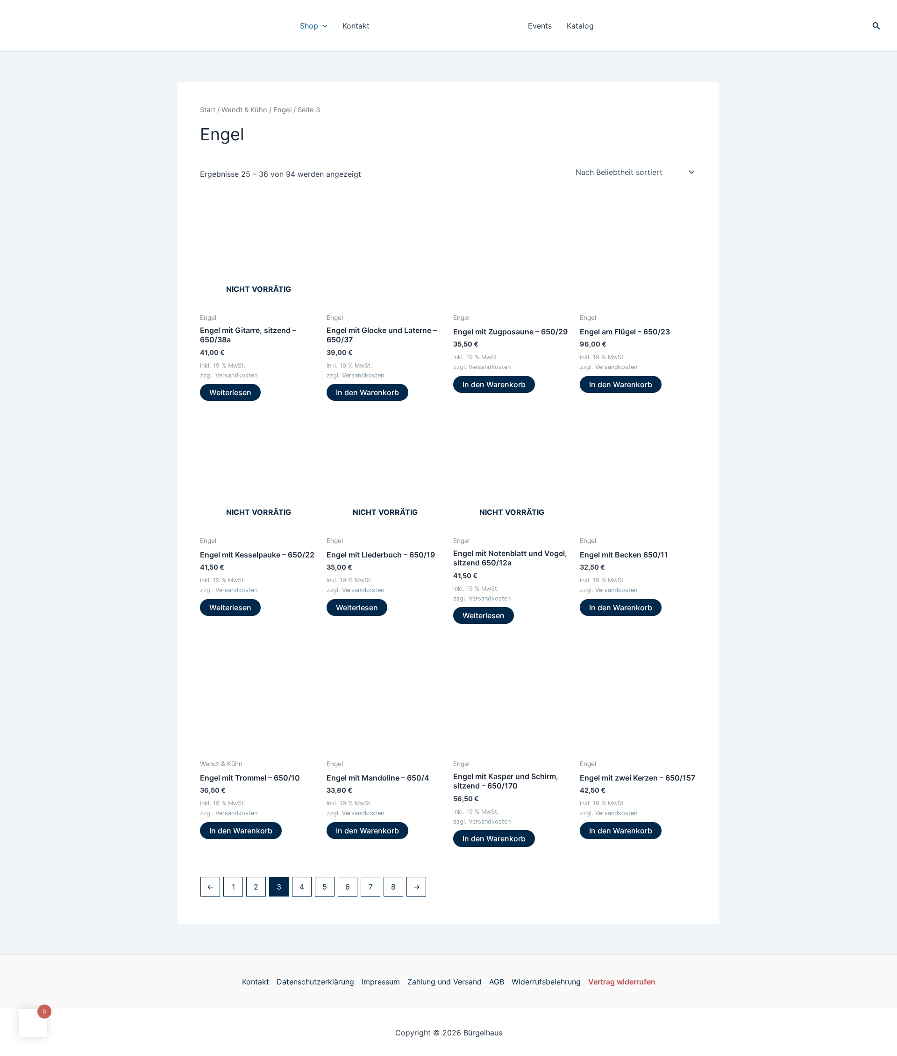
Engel (282, 110)
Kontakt (356, 25)
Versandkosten (236, 375)
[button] (322, 25)
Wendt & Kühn (244, 110)
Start (207, 110)
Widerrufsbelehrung (546, 981)
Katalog (580, 25)
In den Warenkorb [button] (367, 392)
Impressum (381, 981)
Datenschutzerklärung (315, 981)
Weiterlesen (230, 392)
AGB (496, 981)
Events (540, 25)
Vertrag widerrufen (621, 981)
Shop (309, 25)
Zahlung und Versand (444, 981)
